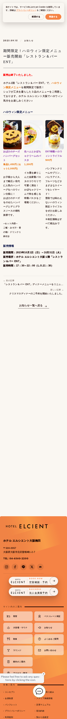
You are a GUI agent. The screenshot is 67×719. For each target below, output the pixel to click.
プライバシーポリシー (15, 711)
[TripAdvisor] (40, 567)
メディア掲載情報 (44, 698)
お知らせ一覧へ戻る (31, 305)
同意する (53, 17)
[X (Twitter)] (32, 567)
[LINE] (23, 567)
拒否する (36, 17)
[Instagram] (6, 567)
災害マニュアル (43, 705)
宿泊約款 (40, 711)
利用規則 (9, 717)
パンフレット (11, 705)
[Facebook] (15, 567)
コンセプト (10, 692)
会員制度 (9, 698)
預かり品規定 (42, 717)
